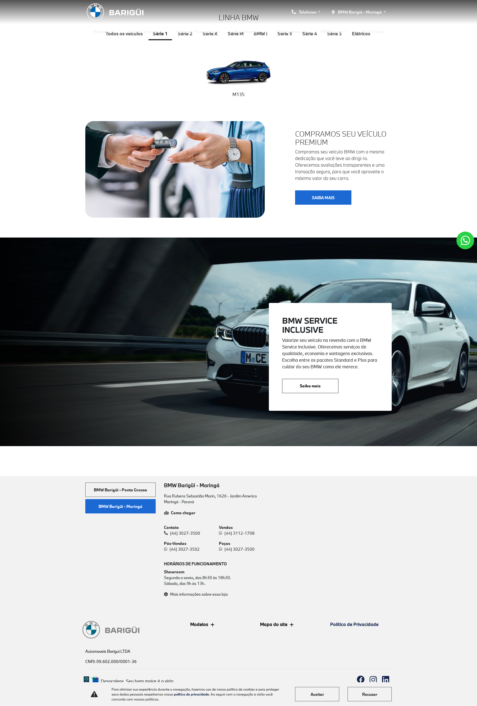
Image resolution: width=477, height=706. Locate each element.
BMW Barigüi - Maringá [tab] (120, 506)
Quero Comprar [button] (143, 31)
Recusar (369, 694)
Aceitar (317, 694)
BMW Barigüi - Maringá (360, 12)
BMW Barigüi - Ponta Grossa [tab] (120, 489)
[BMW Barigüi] (115, 12)
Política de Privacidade (354, 624)
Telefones (307, 12)
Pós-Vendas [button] (246, 31)
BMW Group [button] (332, 31)
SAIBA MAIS (323, 197)
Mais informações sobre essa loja (199, 594)
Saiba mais (310, 385)
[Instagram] (373, 679)
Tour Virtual (373, 31)
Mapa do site (273, 624)
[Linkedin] (385, 679)
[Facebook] (360, 679)
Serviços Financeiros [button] (196, 31)
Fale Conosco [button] (289, 31)
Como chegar (183, 512)
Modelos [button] (101, 31)
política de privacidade (191, 694)
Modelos (199, 624)
